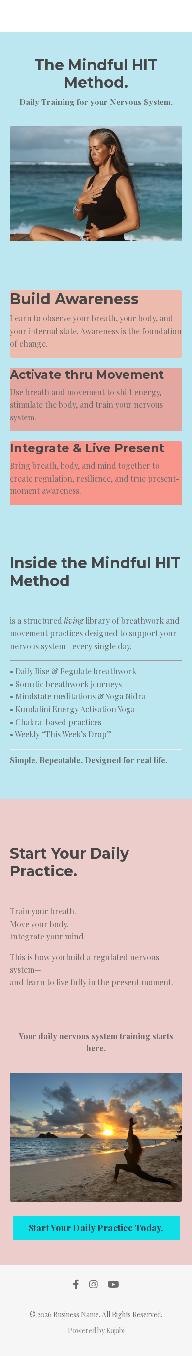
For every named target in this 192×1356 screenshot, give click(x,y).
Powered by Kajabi (96, 1330)
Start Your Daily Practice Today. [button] (96, 1228)
